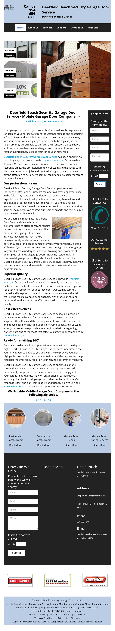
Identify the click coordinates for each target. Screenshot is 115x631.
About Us (33, 27)
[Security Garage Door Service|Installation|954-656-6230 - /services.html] (20, 69)
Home (20, 27)
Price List (93, 27)
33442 (47, 399)
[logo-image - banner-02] (76, 69)
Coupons (61, 27)
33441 (39, 399)
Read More (10, 55)
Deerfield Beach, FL (35, 121)
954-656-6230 (32, 13)
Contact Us (77, 27)
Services (47, 27)
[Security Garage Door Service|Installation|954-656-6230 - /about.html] (20, 49)
